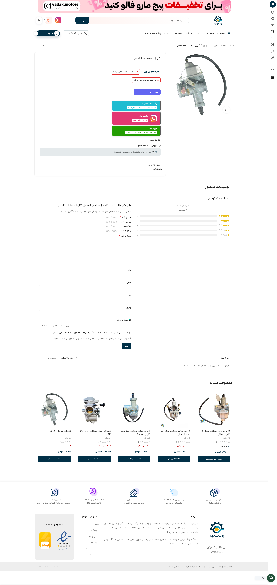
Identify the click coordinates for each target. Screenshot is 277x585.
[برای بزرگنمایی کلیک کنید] (226, 109)
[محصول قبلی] (43, 45)
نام (130, 295)
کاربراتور (206, 45)
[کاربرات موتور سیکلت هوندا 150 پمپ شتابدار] (174, 409)
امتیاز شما (125, 217)
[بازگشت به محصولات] (40, 45)
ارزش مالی (126, 222)
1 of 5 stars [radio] (116, 217)
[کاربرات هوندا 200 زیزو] (54, 409)
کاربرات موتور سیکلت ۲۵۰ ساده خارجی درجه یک (135, 433)
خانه (232, 45)
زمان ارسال (126, 230)
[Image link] (64, 540)
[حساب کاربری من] (39, 20)
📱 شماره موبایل (123, 320)
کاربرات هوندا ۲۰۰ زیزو (60, 431)
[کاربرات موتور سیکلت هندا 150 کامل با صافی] (214, 409)
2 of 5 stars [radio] (114, 217)
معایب (128, 282)
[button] (214, 459)
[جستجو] (82, 20)
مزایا (129, 270)
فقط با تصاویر (66, 358)
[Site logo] (217, 20)
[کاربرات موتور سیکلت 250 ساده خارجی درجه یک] (134, 409)
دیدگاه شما (125, 236)
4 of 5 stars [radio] (109, 217)
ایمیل (128, 307)
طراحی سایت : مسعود (48, 566)
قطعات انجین (219, 45)
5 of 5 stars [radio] (107, 217)
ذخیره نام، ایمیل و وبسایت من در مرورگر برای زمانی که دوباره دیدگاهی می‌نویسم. (90, 332)
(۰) (217, 442)
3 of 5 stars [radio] (112, 217)
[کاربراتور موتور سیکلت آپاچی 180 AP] (94, 409)
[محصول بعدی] (36, 45)
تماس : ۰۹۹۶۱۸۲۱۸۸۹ (73, 33)
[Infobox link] (58, 20)
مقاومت (127, 226)
